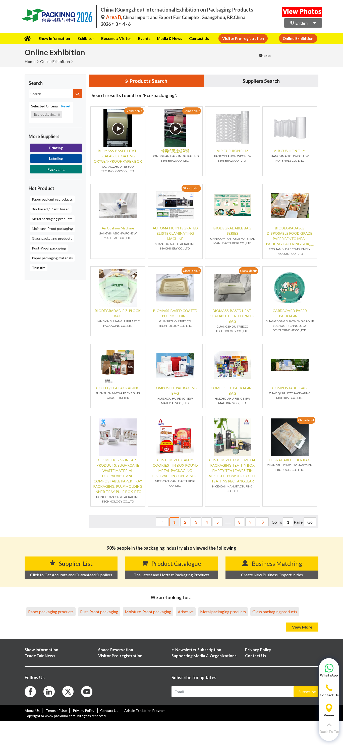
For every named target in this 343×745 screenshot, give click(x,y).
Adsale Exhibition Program (144, 710)
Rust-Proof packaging (49, 248)
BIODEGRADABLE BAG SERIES (232, 230)
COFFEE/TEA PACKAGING (118, 388)
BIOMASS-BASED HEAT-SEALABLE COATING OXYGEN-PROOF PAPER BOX (118, 156)
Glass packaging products (52, 238)
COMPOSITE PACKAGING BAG (175, 390)
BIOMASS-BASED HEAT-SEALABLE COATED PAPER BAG (232, 315)
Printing (56, 148)
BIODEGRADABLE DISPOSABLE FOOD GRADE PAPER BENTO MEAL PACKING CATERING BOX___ (290, 236)
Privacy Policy (84, 710)
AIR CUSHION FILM (232, 151)
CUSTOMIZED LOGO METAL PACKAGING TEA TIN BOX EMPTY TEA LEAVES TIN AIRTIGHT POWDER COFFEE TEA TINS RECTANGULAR (232, 470)
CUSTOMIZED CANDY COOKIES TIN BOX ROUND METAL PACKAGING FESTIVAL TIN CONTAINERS (175, 468)
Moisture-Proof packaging (52, 228)
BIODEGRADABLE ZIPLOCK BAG (118, 313)
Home (30, 61)
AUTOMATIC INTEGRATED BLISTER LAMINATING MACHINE (175, 233)
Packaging (56, 169)
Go (310, 522)
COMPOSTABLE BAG (289, 388)
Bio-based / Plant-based (51, 209)
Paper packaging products (52, 199)
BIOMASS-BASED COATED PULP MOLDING (175, 313)
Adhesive (186, 611)
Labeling (56, 158)
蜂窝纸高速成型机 (175, 151)
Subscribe (307, 691)
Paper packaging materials (52, 258)
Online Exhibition (55, 61)
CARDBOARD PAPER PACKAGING (290, 313)
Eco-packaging (45, 114)
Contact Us (199, 38)
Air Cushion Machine (118, 228)
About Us (32, 710)
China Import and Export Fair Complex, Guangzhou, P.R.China (175, 17)
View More (302, 627)
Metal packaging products (52, 219)
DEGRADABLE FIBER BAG (290, 460)
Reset (66, 106)
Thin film (38, 268)
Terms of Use (56, 710)
